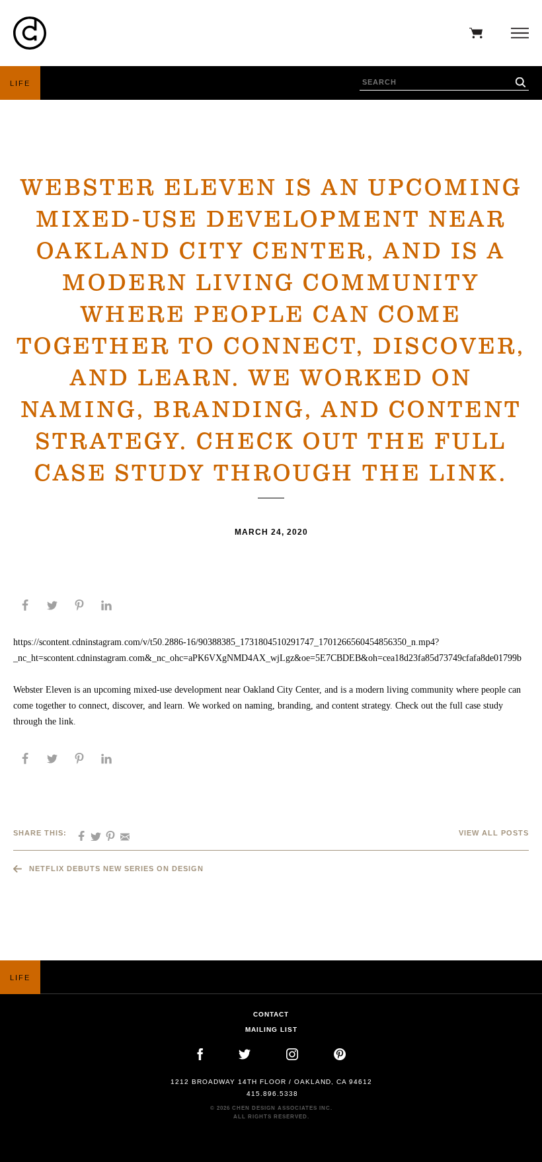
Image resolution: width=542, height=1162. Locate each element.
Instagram (292, 1054)
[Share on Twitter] (52, 605)
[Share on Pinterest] (79, 605)
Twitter (245, 1054)
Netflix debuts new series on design (116, 868)
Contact (271, 1014)
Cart (473, 33)
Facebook (200, 1054)
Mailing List (271, 1029)
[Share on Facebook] (25, 605)
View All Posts (494, 833)
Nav (516, 33)
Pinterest (340, 1054)
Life (20, 83)
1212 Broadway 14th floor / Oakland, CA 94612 (271, 1081)
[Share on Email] (120, 832)
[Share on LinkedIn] (106, 605)
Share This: (40, 833)
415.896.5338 (272, 1093)
